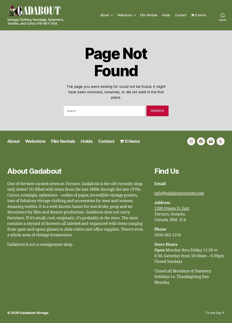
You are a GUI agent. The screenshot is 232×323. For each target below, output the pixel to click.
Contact (181, 15)
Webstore (124, 15)
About (104, 15)
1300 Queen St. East (171, 208)
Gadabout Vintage (34, 313)
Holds (166, 15)
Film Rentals (149, 15)
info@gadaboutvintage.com (179, 193)
